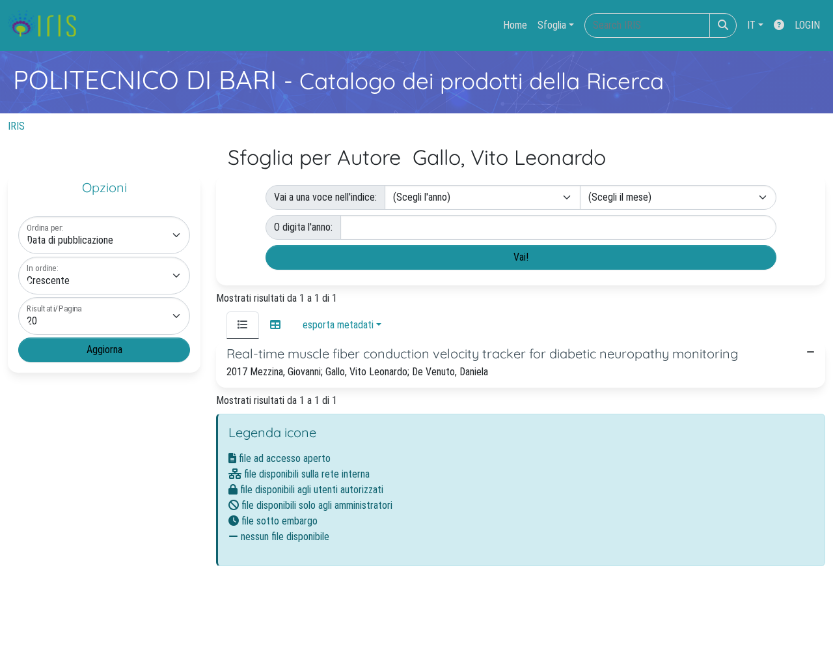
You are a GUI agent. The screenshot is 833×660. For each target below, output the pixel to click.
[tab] (242, 325)
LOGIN (807, 25)
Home (515, 25)
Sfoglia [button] (552, 25)
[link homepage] (47, 25)
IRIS (16, 126)
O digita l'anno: (303, 227)
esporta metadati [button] (338, 325)
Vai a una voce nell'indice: (325, 197)
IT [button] (751, 25)
